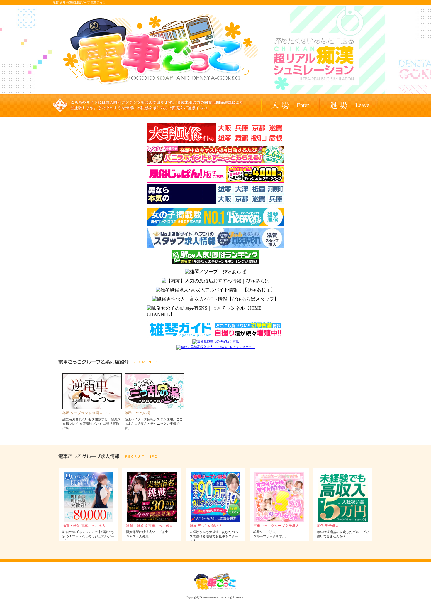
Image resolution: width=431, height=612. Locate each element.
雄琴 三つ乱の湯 (137, 413)
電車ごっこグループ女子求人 (276, 526)
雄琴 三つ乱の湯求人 (206, 526)
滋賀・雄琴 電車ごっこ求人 (84, 526)
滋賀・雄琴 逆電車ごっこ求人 (149, 526)
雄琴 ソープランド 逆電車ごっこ (87, 413)
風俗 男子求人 (328, 526)
